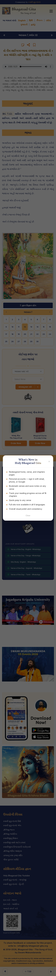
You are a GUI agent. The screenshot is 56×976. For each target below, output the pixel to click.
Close (28, 516)
